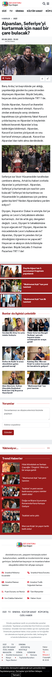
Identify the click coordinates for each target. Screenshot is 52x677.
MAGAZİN (7, 652)
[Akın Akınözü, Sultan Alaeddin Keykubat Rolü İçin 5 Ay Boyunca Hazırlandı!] (13, 377)
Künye (8, 658)
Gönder (8, 432)
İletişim (33, 655)
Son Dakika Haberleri (14, 598)
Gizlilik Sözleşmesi (13, 655)
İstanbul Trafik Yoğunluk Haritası (35, 583)
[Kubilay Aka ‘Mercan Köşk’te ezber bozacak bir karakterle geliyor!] (38, 353)
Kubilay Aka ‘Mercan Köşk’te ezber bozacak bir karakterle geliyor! (38, 364)
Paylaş (8, 78)
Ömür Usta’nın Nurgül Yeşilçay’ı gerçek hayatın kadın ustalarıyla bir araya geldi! (37, 337)
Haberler (6, 19)
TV (10, 11)
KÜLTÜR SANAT (35, 11)
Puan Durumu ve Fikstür (15, 592)
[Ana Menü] (48, 4)
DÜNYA (19, 652)
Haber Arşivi (36, 598)
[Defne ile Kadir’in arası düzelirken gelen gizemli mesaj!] (13, 353)
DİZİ (4, 11)
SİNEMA (19, 11)
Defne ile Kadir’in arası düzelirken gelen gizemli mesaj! (13, 364)
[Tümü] (48, 448)
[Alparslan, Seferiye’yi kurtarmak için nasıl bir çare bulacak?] (26, 59)
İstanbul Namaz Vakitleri (10, 583)
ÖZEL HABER (26, 615)
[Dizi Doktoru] (12, 4)
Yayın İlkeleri (11, 660)
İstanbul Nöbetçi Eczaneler (11, 574)
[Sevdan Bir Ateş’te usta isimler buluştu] (13, 324)
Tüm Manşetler (36, 592)
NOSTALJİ (23, 650)
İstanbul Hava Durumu (40, 573)
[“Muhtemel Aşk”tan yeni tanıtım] (38, 377)
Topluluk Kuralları (26, 658)
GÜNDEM (31, 652)
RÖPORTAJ (43, 612)
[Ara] (44, 4)
